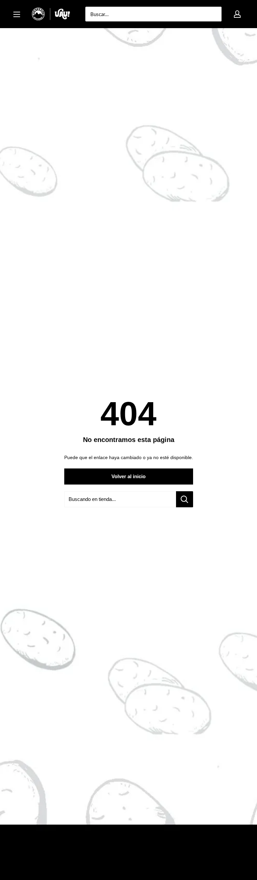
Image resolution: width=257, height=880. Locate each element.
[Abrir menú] (16, 14)
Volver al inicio (128, 476)
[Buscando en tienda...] (184, 499)
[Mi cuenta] (237, 14)
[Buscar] (213, 14)
